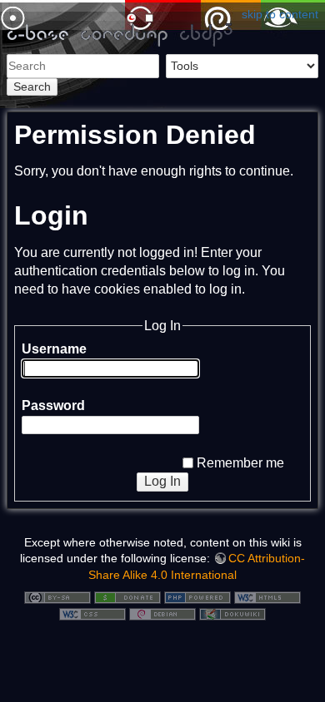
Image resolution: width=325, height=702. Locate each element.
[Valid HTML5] (267, 596)
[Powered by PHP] (197, 596)
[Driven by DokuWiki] (232, 613)
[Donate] (127, 596)
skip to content (280, 14)
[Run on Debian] (162, 613)
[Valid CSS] (92, 613)
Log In (162, 481)
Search (32, 86)
